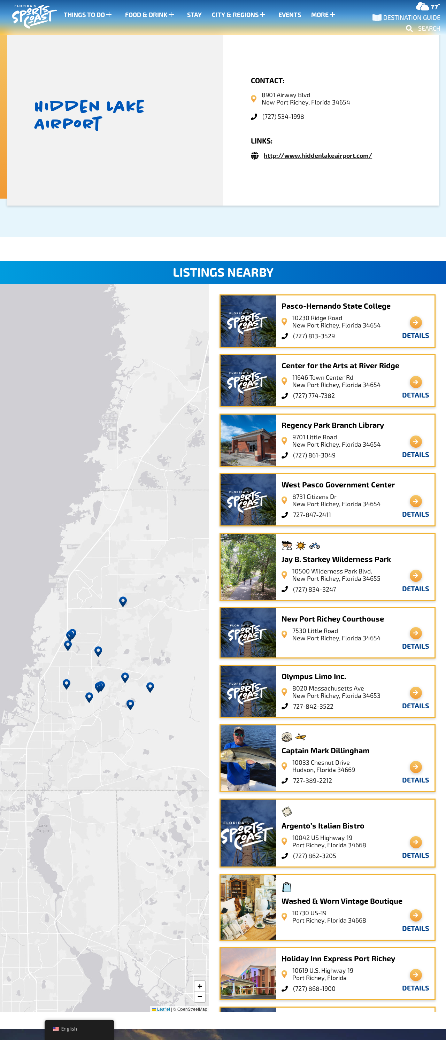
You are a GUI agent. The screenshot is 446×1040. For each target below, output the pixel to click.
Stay (194, 15)
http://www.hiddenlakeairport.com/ (318, 156)
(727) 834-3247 (314, 589)
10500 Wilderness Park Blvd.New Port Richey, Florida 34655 (336, 575)
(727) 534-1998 (283, 116)
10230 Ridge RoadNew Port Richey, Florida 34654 (336, 321)
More (320, 15)
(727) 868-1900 (314, 988)
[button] (125, 677)
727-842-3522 (313, 706)
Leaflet (163, 1009)
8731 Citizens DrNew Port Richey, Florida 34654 (336, 500)
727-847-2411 (312, 514)
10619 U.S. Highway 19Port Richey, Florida (322, 974)
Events (289, 15)
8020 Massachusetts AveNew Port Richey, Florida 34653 (336, 692)
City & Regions (235, 15)
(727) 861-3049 (314, 455)
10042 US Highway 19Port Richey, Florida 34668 (329, 841)
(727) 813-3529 (314, 336)
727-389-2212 (312, 780)
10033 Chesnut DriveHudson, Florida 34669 (323, 766)
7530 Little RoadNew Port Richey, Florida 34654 (336, 634)
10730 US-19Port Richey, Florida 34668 (329, 916)
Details (415, 335)
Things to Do (84, 15)
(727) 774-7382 (314, 395)
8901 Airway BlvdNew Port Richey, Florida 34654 (306, 98)
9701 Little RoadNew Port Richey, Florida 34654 (336, 440)
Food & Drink (146, 15)
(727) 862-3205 (314, 856)
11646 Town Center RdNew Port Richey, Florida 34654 (336, 381)
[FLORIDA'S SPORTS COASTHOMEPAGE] (28, 17)
